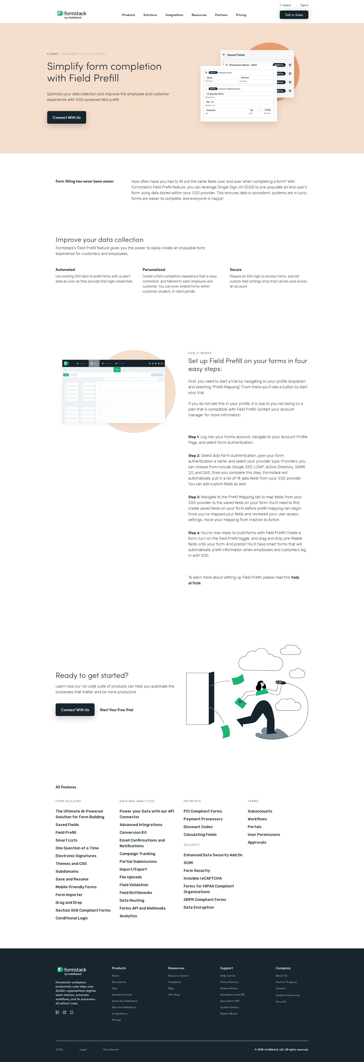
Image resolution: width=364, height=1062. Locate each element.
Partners (221, 14)
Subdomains (67, 871)
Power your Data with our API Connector (147, 814)
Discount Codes (198, 827)
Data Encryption (199, 907)
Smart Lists (67, 840)
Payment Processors (203, 819)
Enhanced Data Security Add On (213, 855)
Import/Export (133, 869)
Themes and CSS (71, 863)
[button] (128, 14)
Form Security (197, 870)
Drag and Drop (69, 902)
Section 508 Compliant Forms (83, 910)
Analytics (128, 916)
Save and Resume (72, 879)
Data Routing (132, 900)
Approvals (257, 842)
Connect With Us (67, 117)
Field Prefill (66, 832)
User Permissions (264, 834)
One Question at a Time (77, 848)
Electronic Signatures (76, 856)
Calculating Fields (200, 834)
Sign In (304, 5)
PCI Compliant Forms (203, 811)
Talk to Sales (294, 14)
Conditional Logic (72, 918)
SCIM (188, 862)
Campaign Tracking (137, 853)
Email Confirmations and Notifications (142, 843)
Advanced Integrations (141, 824)
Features (70, 54)
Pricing (241, 14)
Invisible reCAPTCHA (203, 878)
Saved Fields (67, 824)
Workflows (257, 819)
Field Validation (134, 885)
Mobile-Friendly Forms (76, 887)
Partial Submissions (138, 861)
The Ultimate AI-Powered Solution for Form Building (80, 814)
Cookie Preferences (288, 995)
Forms (53, 54)
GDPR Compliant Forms (205, 899)
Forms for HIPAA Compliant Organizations (209, 889)
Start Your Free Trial (116, 709)
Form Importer (69, 894)
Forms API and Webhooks (143, 908)
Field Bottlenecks (136, 892)
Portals (255, 827)
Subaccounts (260, 811)
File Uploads (131, 877)
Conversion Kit (133, 832)
